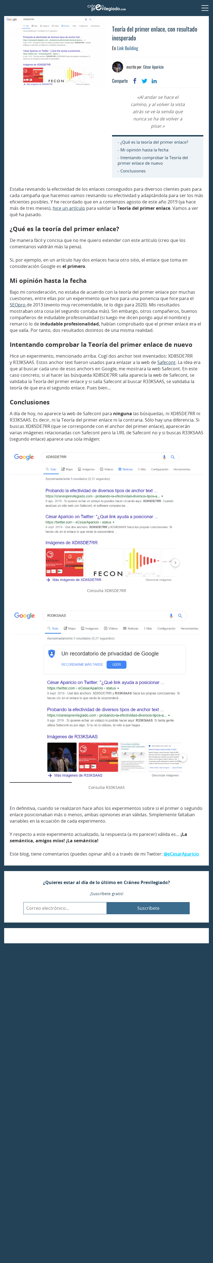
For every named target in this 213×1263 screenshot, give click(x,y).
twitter (144, 81)
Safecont (166, 362)
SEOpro (18, 305)
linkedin (154, 81)
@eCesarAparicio (181, 854)
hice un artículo (69, 208)
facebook (135, 81)
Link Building (127, 48)
